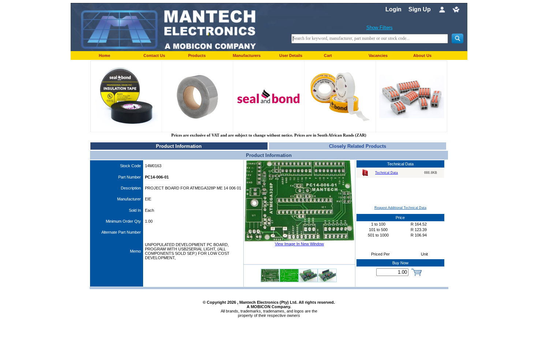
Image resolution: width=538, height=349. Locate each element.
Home (104, 55)
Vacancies (378, 55)
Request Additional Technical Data (400, 208)
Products (197, 55)
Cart (328, 55)
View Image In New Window (299, 244)
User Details (290, 55)
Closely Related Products (357, 146)
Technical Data (386, 172)
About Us (422, 55)
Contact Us (154, 55)
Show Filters (379, 27)
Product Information (179, 146)
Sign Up (419, 9)
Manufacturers (247, 55)
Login (393, 9)
